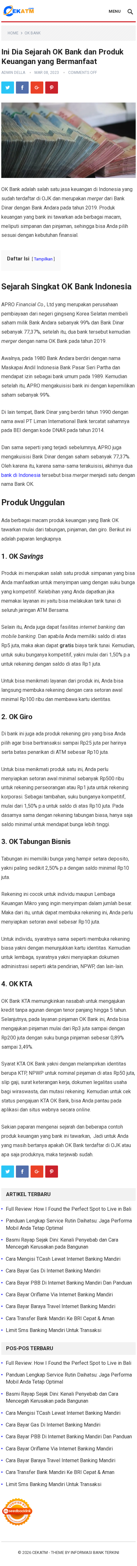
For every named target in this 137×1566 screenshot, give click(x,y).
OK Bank (32, 33)
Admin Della (13, 72)
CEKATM (40, 1552)
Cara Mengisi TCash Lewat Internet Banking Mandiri (63, 1259)
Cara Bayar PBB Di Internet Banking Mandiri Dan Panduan (69, 1283)
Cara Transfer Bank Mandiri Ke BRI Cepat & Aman (60, 1318)
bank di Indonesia (20, 475)
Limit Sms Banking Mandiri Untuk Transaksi (53, 1330)
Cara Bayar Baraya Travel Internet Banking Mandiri (60, 1306)
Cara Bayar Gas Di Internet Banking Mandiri (53, 1271)
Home (13, 33)
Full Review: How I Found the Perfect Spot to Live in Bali (68, 1209)
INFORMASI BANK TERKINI (95, 1552)
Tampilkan (43, 259)
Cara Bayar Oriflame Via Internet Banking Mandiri (59, 1295)
